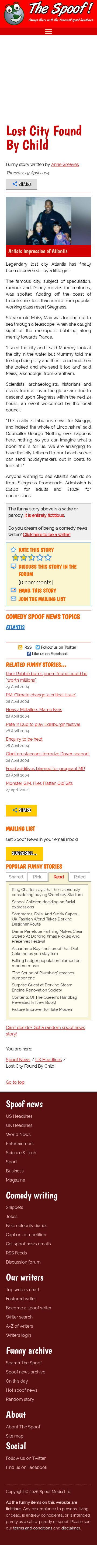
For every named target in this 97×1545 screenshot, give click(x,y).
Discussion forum (23, 1262)
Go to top (15, 1082)
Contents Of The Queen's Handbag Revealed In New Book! (44, 1000)
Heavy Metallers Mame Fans (34, 709)
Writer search (19, 1317)
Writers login (18, 1335)
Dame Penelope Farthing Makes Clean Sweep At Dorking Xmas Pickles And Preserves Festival (48, 936)
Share (25, 184)
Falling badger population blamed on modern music (46, 963)
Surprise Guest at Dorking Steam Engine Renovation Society (42, 988)
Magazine (15, 1180)
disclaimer (70, 1528)
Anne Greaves (65, 164)
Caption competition (26, 1234)
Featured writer (21, 1298)
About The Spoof (23, 1426)
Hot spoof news (21, 1390)
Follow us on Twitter (58, 647)
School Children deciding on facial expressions (43, 904)
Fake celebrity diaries (26, 1225)
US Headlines (19, 1116)
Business (15, 1170)
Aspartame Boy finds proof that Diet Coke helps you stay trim (45, 951)
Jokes (12, 1216)
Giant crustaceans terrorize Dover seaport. (48, 753)
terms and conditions (32, 1528)
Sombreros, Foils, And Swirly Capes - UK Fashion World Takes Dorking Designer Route (45, 919)
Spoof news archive (25, 1372)
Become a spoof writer (28, 1307)
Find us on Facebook (26, 1467)
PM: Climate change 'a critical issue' (41, 694)
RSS (27, 647)
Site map (14, 1436)
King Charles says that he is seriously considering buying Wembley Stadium (47, 892)
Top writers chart (22, 1289)
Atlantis (15, 627)
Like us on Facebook (50, 653)
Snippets (14, 1207)
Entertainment (20, 1143)
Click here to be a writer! (47, 534)
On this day (17, 1381)
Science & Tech (21, 1152)
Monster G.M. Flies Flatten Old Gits (39, 783)
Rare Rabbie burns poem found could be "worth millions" (46, 677)
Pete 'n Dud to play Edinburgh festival (43, 724)
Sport (11, 1161)
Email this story (37, 590)
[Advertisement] (48, 79)
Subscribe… (24, 853)
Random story (20, 1399)
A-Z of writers (19, 1326)
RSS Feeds (16, 1253)
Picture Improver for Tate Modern (43, 1009)
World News (18, 1134)
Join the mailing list (42, 599)
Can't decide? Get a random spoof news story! (45, 1031)
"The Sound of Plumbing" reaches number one (43, 976)
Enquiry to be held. (24, 739)
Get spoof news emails (28, 1243)
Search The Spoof (24, 1362)
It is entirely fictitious (44, 515)
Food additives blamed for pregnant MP (45, 768)
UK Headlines (19, 1125)
